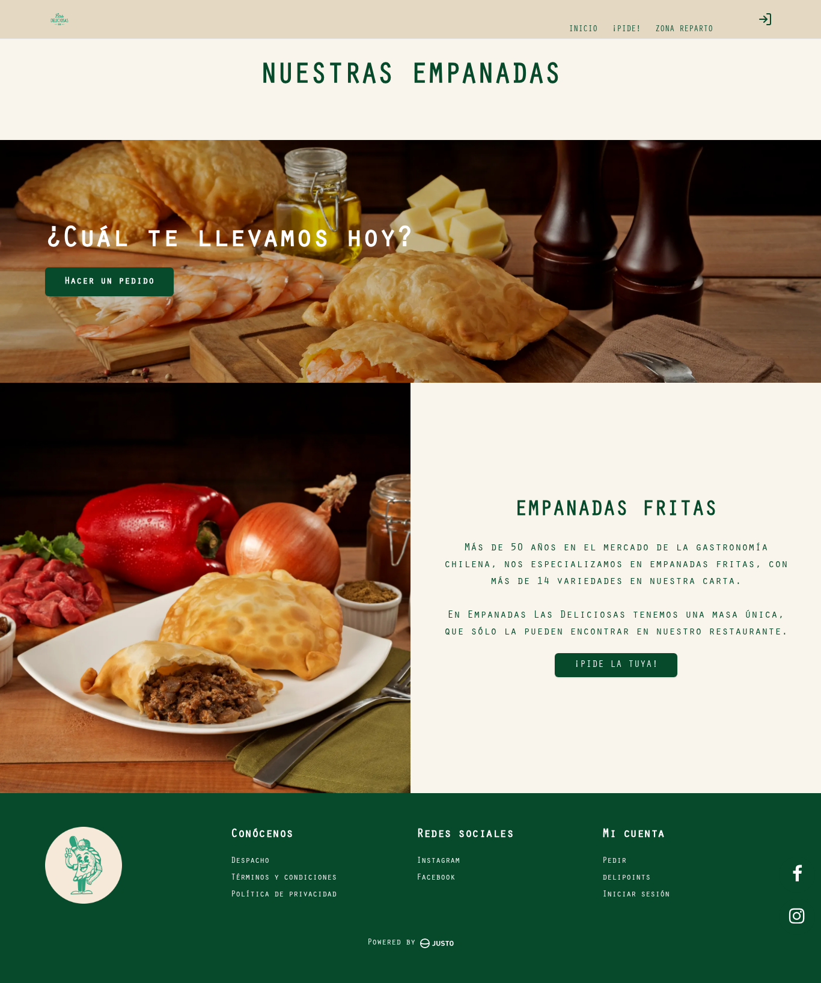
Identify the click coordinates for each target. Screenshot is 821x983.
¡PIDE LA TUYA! (616, 665)
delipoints (626, 878)
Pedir (614, 861)
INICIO (583, 30)
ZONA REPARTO (684, 30)
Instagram (438, 861)
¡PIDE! (626, 30)
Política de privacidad (284, 895)
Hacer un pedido (109, 282)
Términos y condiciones (284, 878)
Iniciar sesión (636, 895)
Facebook (436, 878)
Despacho (250, 861)
